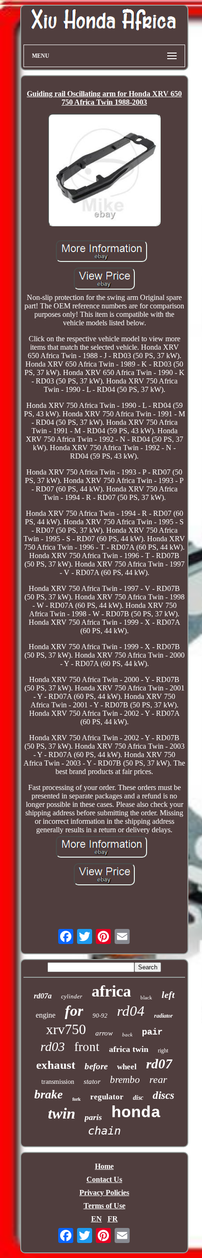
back (127, 1034)
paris (93, 1117)
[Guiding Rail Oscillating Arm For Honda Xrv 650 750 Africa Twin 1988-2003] (104, 171)
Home (104, 1166)
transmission (57, 1081)
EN (96, 1219)
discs (163, 1095)
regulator (107, 1096)
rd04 (131, 1011)
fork (76, 1099)
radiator (163, 1016)
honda (136, 1113)
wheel (127, 1066)
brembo (125, 1079)
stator (92, 1081)
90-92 (100, 1015)
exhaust (55, 1065)
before (96, 1066)
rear (158, 1079)
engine (45, 1015)
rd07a (43, 996)
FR (113, 1219)
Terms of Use (104, 1206)
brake (48, 1094)
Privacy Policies (104, 1193)
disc (138, 1097)
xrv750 (66, 1029)
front (87, 1047)
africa (111, 991)
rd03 (52, 1046)
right (163, 1050)
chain (104, 1130)
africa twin (128, 1049)
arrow (104, 1033)
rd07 (159, 1063)
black (146, 997)
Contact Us (104, 1179)
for (74, 1010)
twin (61, 1113)
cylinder (71, 996)
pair (152, 1032)
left (168, 995)
